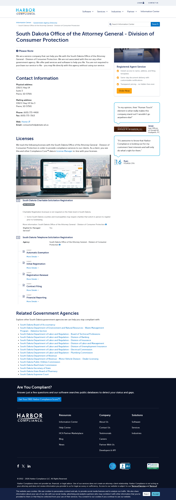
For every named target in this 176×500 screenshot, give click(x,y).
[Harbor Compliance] (30, 417)
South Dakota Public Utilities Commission (40, 362)
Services (101, 11)
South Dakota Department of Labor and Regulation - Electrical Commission (56, 349)
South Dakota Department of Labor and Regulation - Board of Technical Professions (60, 334)
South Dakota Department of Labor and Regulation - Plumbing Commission (56, 353)
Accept (156, 494)
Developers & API (107, 450)
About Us (103, 422)
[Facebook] (18, 466)
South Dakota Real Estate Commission (38, 365)
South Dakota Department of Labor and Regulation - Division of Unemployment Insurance (63, 346)
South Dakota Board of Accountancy (37, 325)
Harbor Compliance (25, 11)
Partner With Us (106, 445)
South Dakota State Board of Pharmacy (38, 371)
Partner (130, 11)
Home (25, 122)
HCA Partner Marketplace (71, 433)
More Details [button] (32, 257)
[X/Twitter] (23, 466)
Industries (116, 11)
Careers (103, 439)
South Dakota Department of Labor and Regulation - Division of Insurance (55, 340)
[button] (106, 224)
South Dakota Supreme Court (34, 374)
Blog (61, 439)
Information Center (150, 11)
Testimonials (105, 433)
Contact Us (104, 427)
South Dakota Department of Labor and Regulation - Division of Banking (54, 337)
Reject (146, 494)
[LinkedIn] (29, 466)
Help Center (65, 427)
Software (86, 11)
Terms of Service (139, 486)
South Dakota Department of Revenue (38, 356)
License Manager (64, 151)
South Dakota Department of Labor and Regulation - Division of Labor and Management (62, 343)
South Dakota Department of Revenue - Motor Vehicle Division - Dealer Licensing (59, 359)
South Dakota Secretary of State (35, 368)
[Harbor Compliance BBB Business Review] (124, 466)
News (61, 445)
